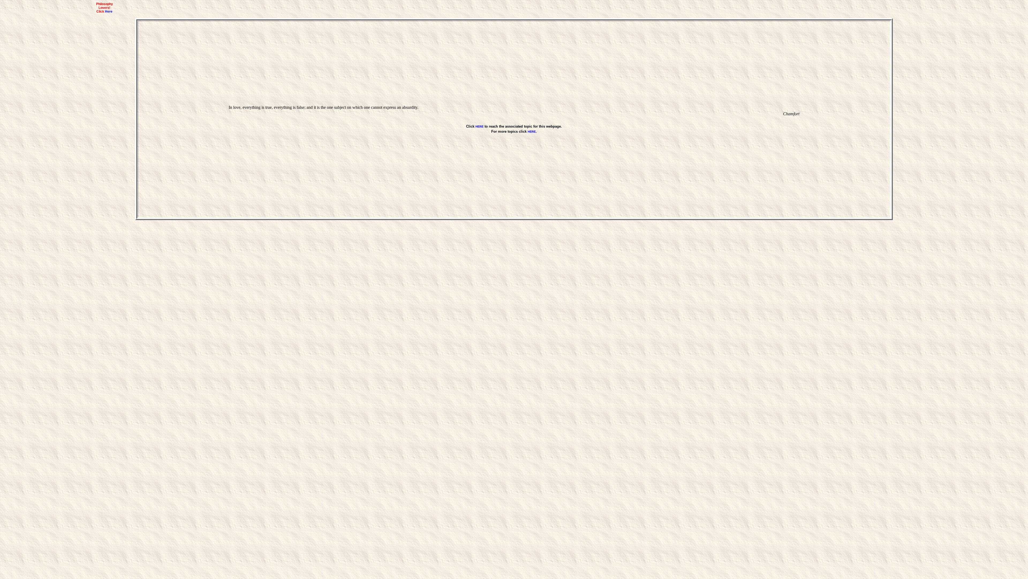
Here (108, 11)
